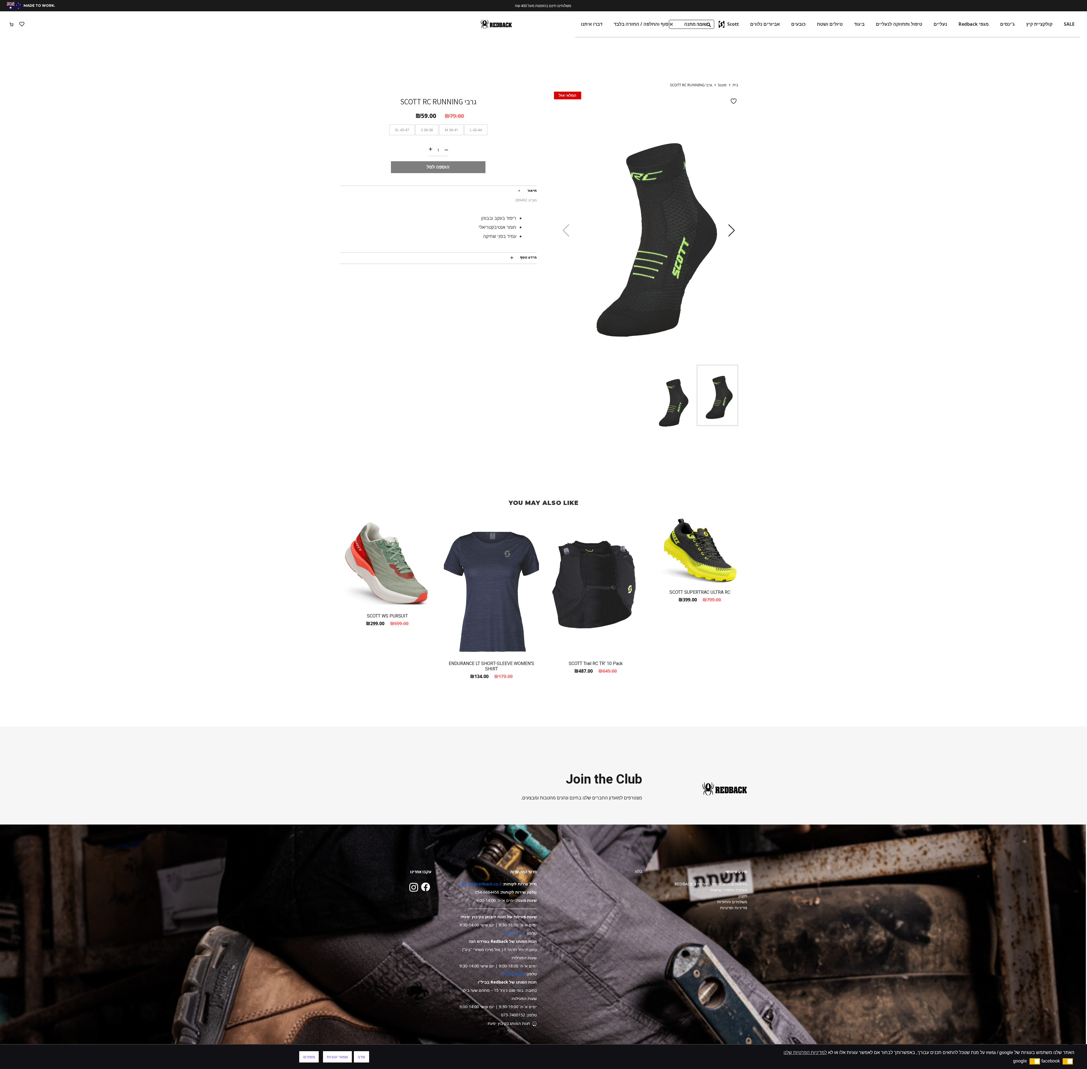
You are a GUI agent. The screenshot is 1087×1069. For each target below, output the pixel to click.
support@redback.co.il (480, 884)
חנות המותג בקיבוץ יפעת (509, 1023)
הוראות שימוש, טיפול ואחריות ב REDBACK (711, 884)
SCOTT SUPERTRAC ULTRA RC (699, 592)
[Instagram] (414, 887)
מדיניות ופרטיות (733, 907)
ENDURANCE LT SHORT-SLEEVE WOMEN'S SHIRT (491, 666)
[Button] (21, 24)
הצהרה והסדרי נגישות (729, 889)
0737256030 (513, 973)
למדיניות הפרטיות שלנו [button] (805, 1052)
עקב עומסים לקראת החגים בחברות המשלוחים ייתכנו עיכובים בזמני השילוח (545, 5)
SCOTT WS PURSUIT (387, 616)
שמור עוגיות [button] (337, 1057)
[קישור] (496, 24)
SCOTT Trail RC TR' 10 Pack (596, 663)
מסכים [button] (309, 1057)
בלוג (638, 871)
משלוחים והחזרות (732, 901)
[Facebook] (425, 886)
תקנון (743, 895)
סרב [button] (361, 1057)
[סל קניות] (11, 24)
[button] (1068, 1061)
